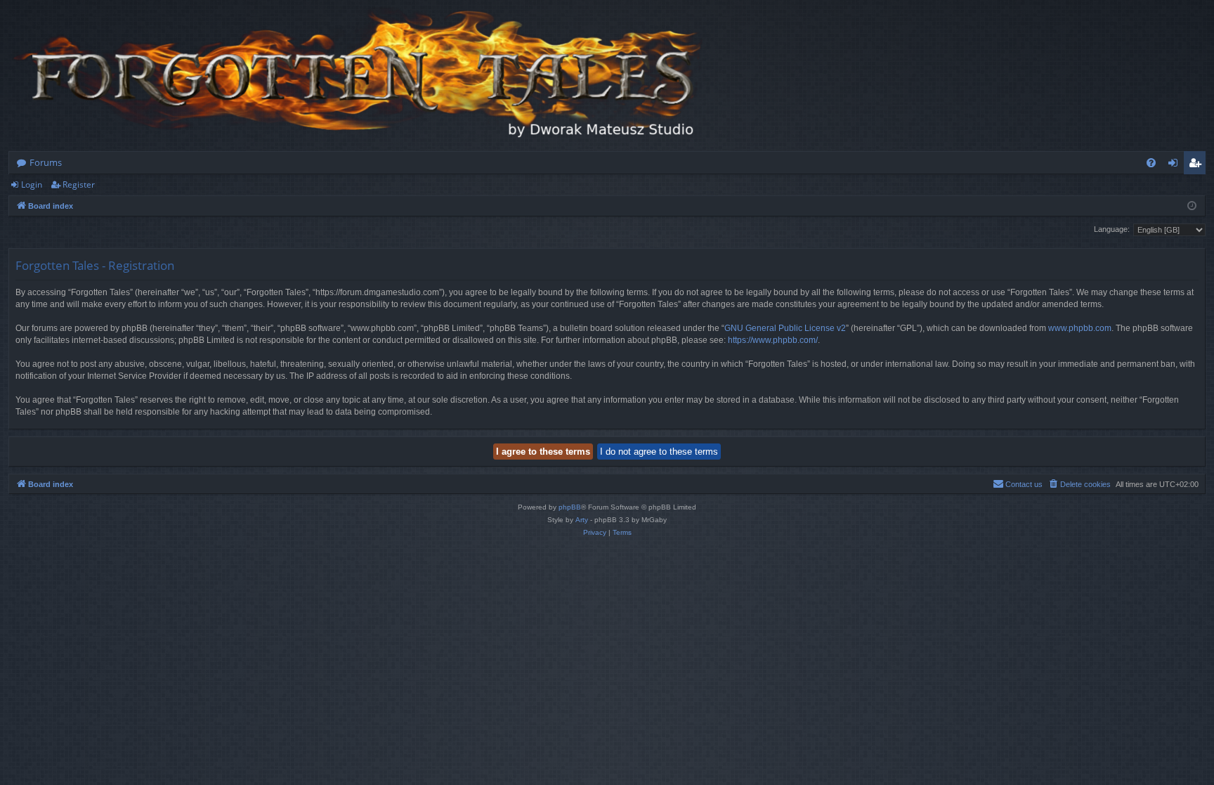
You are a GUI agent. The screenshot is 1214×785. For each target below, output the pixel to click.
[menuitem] (1151, 162)
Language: (1112, 229)
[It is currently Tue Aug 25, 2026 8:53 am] (1191, 206)
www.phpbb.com (1079, 328)
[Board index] (359, 75)
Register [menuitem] (1198, 165)
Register (79, 184)
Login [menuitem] (1176, 165)
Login (31, 184)
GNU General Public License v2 (785, 328)
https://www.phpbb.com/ (773, 340)
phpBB (570, 507)
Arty (581, 520)
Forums (46, 162)
